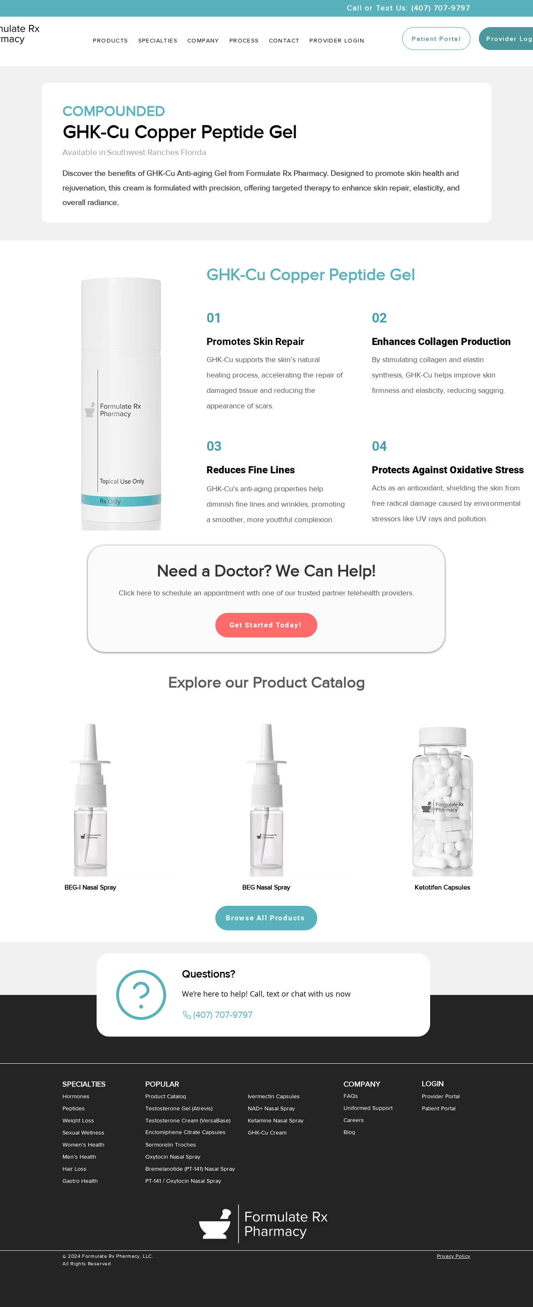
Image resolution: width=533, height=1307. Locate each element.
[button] (158, 40)
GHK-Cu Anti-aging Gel (187, 173)
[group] (266, 796)
